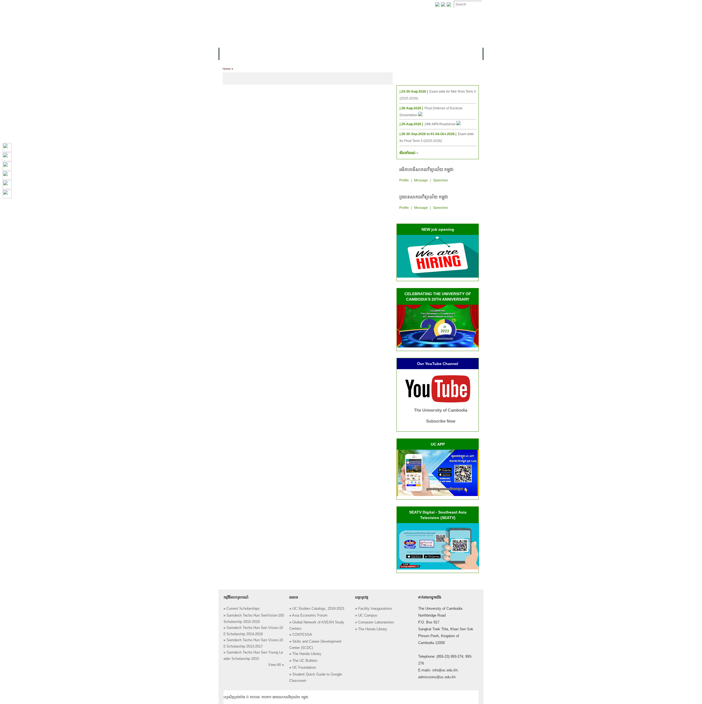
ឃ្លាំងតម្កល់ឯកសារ (353, 4)
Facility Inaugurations (375, 609)
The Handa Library (306, 654)
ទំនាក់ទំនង (382, 4)
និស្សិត (318, 54)
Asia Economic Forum (309, 615)
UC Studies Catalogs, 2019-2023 (318, 609)
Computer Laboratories (376, 622)
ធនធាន (300, 54)
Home (227, 68)
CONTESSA (302, 635)
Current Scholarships (243, 609)
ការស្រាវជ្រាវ (340, 54)
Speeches (440, 180)
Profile (404, 180)
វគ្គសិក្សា (281, 54)
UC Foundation (304, 667)
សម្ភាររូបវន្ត (252, 4)
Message (421, 180)
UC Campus (367, 615)
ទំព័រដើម (229, 4)
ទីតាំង (403, 4)
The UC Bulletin (304, 661)
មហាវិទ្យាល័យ (255, 54)
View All (274, 665)
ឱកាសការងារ (322, 4)
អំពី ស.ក (230, 54)
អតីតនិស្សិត (367, 54)
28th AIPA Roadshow (440, 124)
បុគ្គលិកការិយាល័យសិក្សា (286, 4)
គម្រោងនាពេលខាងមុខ (402, 54)
